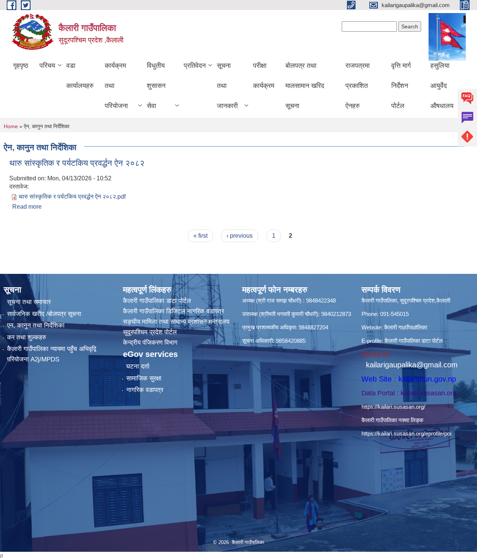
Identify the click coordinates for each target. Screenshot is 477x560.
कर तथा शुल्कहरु (26, 337)
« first (200, 235)
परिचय (47, 65)
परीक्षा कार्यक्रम (263, 75)
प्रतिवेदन (195, 65)
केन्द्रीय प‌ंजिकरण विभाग (150, 342)
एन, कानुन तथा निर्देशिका (35, 325)
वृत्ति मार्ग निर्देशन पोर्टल (401, 86)
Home (11, 126)
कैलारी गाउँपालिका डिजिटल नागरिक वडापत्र (173, 311)
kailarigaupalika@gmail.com (412, 365)
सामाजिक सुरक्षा (143, 378)
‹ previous (240, 235)
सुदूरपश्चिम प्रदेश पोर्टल (150, 332)
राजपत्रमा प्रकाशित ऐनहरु (357, 86)
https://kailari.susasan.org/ (393, 407)
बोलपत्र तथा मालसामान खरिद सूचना (304, 86)
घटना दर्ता (137, 366)
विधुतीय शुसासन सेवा (156, 86)
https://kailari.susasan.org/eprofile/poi (406, 433)
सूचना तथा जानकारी (227, 86)
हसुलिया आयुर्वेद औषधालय (442, 86)
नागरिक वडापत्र (144, 389)
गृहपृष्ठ (20, 65)
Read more (27, 206)
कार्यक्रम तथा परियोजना (116, 86)
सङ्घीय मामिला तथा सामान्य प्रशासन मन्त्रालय (176, 321)
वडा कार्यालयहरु (80, 75)
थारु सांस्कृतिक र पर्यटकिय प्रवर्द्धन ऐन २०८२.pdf (72, 196)
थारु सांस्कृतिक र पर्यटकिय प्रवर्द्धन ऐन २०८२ (77, 163)
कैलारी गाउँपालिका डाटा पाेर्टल (157, 300)
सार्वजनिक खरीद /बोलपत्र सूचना (44, 313)
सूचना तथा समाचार (29, 302)
